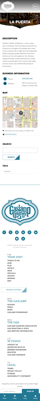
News (10, 310)
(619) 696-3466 (27, 78)
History (11, 305)
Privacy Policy (14, 371)
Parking (11, 278)
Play (9, 266)
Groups (11, 276)
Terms (10, 368)
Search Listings (14, 290)
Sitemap (11, 373)
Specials (11, 273)
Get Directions (11, 134)
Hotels (10, 268)
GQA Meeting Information (20, 331)
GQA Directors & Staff (18, 328)
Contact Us (12, 345)
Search (11, 157)
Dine (9, 263)
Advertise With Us (16, 347)
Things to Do (13, 260)
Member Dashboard (17, 350)
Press (10, 307)
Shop (9, 271)
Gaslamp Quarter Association (22, 326)
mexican (7, 171)
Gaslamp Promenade (17, 312)
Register (11, 352)
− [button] (5, 102)
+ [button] (5, 99)
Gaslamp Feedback (16, 355)
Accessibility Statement (19, 376)
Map (9, 281)
